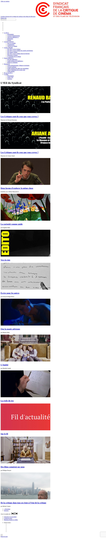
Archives (9, 79)
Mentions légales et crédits (11, 520)
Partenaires (10, 38)
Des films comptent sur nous (13, 467)
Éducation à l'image (12, 55)
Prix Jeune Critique (12, 52)
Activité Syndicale (9, 41)
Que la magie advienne (10, 329)
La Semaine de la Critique (14, 56)
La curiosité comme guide (12, 224)
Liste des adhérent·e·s (13, 37)
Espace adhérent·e (8, 58)
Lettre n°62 (10, 77)
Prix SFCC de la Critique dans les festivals (18, 53)
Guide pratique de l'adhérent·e (15, 61)
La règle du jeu (7, 401)
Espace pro (3, 18)
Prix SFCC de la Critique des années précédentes (20, 50)
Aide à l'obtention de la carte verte (16, 70)
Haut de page (4, 536)
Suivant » (6, 510)
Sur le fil (4, 434)
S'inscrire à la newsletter (10, 517)
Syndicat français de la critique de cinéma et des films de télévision (18, 16)
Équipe (9, 40)
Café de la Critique (12, 46)
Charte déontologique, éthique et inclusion (18, 65)
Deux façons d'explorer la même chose (17, 188)
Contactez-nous (8, 518)
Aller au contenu (5, 1)
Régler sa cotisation (12, 62)
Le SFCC (6, 33)
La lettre (6, 74)
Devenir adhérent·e (12, 59)
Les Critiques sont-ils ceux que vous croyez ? (20, 116)
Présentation (10, 34)
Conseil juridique (11, 67)
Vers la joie (5, 260)
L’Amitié (4, 365)
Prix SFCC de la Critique (13, 49)
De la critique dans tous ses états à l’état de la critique (23, 503)
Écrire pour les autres (10, 293)
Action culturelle (8, 47)
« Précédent (7, 509)
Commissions (10, 44)
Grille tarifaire (11, 71)
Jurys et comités (11, 43)
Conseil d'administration (13, 35)
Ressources (7, 64)
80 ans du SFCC (8, 73)
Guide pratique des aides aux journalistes (18, 68)
